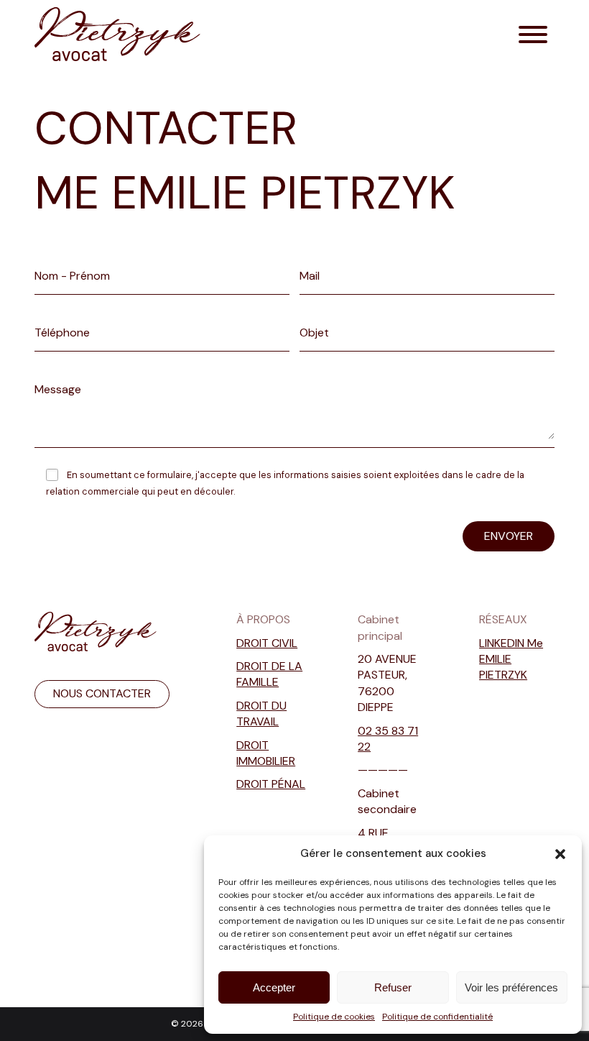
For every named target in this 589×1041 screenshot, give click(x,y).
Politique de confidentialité (437, 1016)
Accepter (274, 987)
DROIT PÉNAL (270, 784)
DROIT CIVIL (266, 643)
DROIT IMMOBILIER (265, 753)
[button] (560, 854)
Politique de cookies (334, 1016)
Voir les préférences (511, 987)
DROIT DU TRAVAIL (261, 713)
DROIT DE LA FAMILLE (269, 674)
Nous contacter (102, 693)
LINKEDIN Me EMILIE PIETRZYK (511, 659)
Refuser (393, 987)
